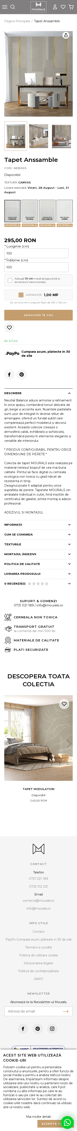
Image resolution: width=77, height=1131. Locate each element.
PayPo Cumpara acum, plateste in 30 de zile (39, 939)
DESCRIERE (13, 393)
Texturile (12, 544)
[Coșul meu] (71, 7)
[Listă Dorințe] (63, 6)
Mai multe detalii (38, 1117)
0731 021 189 (24, 605)
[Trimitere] (65, 1011)
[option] (38, 74)
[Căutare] (12, 7)
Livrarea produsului (22, 573)
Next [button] (68, 744)
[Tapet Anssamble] (15, 136)
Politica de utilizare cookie (38, 955)
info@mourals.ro (50, 605)
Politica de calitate (22, 564)
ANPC (38, 979)
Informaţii (13, 524)
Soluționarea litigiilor (38, 963)
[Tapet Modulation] (38, 738)
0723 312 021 (38, 886)
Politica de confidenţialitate (38, 971)
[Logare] (55, 7)
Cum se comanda (18, 534)
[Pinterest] (21, 374)
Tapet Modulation (38, 789)
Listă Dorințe (64, 704)
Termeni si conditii (38, 947)
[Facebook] (9, 374)
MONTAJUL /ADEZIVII (20, 554)
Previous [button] (8, 744)
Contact (38, 931)
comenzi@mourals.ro (38, 901)
